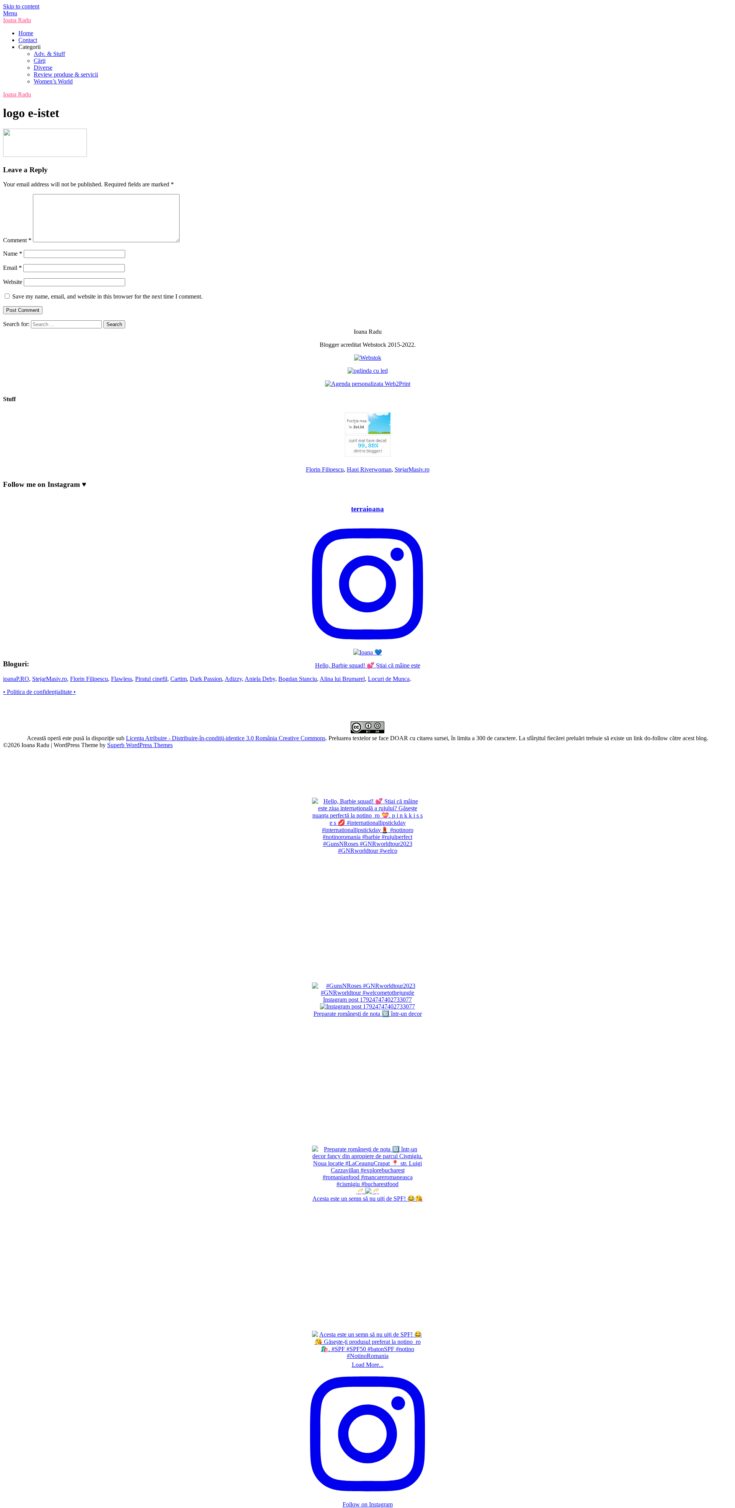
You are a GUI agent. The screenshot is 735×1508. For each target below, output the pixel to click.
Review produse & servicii (66, 74)
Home (25, 33)
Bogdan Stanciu (297, 679)
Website (12, 282)
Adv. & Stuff (49, 54)
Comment (17, 240)
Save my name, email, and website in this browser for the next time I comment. (107, 296)
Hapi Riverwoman (369, 469)
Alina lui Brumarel (342, 679)
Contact (27, 40)
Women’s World (53, 81)
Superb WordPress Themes (140, 745)
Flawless (121, 679)
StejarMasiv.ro (412, 469)
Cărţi (40, 60)
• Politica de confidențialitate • (39, 692)
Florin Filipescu (325, 469)
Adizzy (233, 679)
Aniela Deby (260, 679)
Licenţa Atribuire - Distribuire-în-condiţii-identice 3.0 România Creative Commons (225, 738)
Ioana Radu (17, 20)
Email (12, 267)
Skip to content (21, 6)
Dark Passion (206, 679)
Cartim (178, 679)
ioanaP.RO (16, 679)
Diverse (43, 67)
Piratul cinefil (151, 679)
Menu (10, 13)
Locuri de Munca (389, 679)
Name (12, 253)
